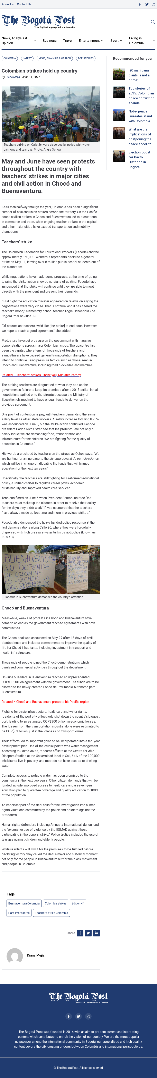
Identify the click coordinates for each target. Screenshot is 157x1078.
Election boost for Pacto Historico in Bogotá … (139, 159)
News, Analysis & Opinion (14, 40)
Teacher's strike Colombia (51, 913)
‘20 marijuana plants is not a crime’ (139, 75)
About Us (8, 4)
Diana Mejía (13, 77)
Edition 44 (78, 903)
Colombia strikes (55, 903)
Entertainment (89, 41)
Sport (114, 41)
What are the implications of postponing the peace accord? (140, 136)
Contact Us (24, 4)
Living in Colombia (136, 40)
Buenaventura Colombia (24, 903)
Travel (67, 41)
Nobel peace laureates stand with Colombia (140, 116)
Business (50, 41)
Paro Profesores (19, 913)
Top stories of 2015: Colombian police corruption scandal (141, 95)
